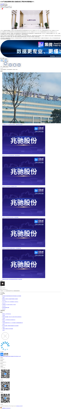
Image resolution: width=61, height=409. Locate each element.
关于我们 (14, 356)
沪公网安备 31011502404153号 (6, 408)
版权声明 (4, 356)
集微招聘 (7, 356)
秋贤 (3, 3)
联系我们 (9, 356)
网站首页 (1, 356)
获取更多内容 (2, 310)
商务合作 (17, 356)
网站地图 (12, 356)
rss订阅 (20, 356)
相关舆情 (1, 4)
